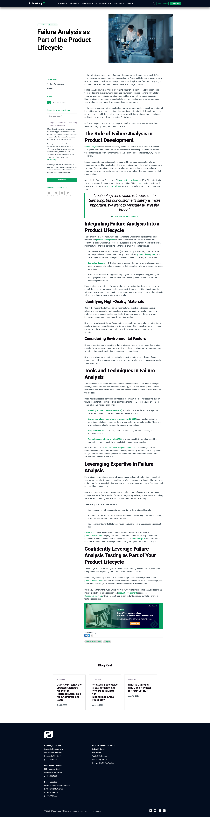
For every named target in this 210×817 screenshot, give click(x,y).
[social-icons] (150, 811)
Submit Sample (162, 3)
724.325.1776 (51, 760)
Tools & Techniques (99, 756)
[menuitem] (60, 3)
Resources (118, 3)
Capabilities (61, 3)
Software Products (102, 3)
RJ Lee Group (90, 532)
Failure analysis (91, 147)
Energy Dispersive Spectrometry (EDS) (105, 439)
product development (105, 240)
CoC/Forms (96, 753)
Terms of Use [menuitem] (82, 811)
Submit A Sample (98, 749)
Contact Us (175, 3)
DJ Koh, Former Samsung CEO (125, 216)
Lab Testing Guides (99, 760)
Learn (129, 3)
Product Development (55, 84)
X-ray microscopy (96, 430)
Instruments (86, 3)
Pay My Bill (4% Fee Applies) (103, 763)
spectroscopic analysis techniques (120, 447)
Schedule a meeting (93, 596)
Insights (50, 88)
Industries (73, 3)
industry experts (139, 538)
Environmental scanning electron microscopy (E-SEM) (112, 419)
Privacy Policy (51, 159)
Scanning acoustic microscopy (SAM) (105, 410)
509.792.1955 (51, 796)
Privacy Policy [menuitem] (96, 811)
